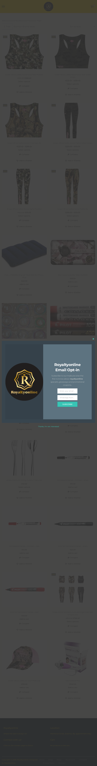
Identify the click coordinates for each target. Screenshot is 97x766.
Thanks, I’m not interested (48, 426)
